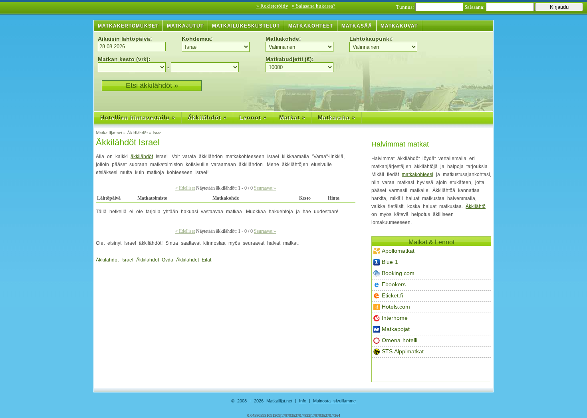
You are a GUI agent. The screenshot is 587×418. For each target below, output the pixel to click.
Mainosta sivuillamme (334, 400)
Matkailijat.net (109, 132)
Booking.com (398, 273)
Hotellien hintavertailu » (137, 117)
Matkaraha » (336, 117)
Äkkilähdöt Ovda (154, 260)
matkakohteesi (417, 174)
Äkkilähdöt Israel (128, 142)
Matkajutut (185, 26)
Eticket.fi (392, 295)
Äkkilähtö (476, 206)
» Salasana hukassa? (313, 6)
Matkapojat (396, 329)
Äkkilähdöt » (207, 117)
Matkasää (356, 26)
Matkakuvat (399, 26)
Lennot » (253, 117)
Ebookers (394, 284)
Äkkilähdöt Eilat (193, 260)
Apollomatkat (398, 251)
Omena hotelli (399, 340)
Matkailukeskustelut (246, 26)
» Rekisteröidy (272, 6)
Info (302, 400)
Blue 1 (390, 262)
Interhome (395, 318)
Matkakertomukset (128, 26)
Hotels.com (396, 306)
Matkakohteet (310, 26)
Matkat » (292, 117)
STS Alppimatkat (403, 351)
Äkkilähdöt (138, 132)
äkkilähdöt (142, 156)
